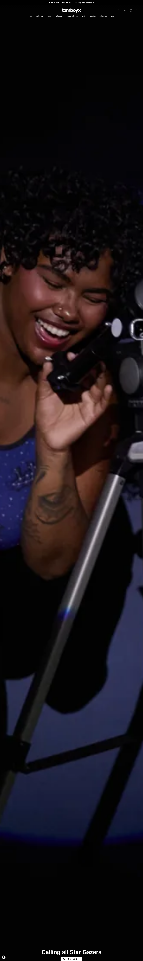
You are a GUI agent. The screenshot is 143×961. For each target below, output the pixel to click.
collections (103, 16)
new (30, 16)
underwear (40, 16)
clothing (93, 16)
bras (49, 16)
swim (84, 16)
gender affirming (72, 16)
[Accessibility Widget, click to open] (3, 957)
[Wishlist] (131, 10)
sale (112, 16)
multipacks (59, 16)
